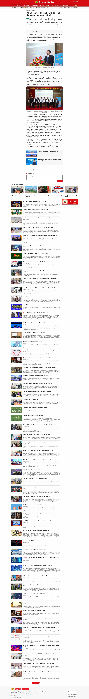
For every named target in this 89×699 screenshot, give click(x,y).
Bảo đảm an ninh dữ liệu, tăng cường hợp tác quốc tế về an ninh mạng (38, 682)
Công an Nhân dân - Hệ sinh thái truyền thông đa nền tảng (44, 2)
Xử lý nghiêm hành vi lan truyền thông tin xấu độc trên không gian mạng (71, 195)
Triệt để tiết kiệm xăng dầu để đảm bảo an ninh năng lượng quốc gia (52, 7)
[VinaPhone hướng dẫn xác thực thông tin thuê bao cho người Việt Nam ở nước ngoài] (16, 674)
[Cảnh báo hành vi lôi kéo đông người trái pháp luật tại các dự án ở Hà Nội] (16, 453)
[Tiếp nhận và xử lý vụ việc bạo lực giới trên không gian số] (16, 410)
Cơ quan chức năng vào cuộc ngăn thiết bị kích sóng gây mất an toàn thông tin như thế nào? (41, 654)
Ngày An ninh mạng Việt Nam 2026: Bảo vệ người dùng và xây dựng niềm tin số (40, 235)
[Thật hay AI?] (16, 307)
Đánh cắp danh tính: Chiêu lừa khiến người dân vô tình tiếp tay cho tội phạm (39, 367)
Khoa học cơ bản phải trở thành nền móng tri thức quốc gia (29, 7)
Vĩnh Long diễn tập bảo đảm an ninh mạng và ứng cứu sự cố (36, 245)
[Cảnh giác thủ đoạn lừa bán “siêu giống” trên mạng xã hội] (16, 212)
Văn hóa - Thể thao (58, 5)
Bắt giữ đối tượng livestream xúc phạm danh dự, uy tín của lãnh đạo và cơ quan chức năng (41, 585)
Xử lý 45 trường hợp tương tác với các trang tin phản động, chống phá (38, 575)
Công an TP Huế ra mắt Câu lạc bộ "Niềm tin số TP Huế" (35, 201)
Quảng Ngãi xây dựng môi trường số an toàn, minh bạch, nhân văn (37, 459)
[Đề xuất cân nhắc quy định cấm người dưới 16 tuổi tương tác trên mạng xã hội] (16, 360)
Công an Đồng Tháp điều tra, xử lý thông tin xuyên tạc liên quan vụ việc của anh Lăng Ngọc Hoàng (41, 619)
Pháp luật (47, 5)
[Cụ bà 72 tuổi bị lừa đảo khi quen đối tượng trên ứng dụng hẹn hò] (16, 394)
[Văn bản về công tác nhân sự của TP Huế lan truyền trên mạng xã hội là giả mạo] (16, 352)
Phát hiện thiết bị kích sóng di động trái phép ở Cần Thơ (35, 549)
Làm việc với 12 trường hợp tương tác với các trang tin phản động (37, 217)
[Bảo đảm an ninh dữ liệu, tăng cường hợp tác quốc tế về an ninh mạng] (16, 685)
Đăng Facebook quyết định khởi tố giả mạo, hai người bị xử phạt (17, 194)
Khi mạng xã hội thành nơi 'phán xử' (30, 399)
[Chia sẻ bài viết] (53, 27)
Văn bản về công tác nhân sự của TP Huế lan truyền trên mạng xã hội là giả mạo (40, 350)
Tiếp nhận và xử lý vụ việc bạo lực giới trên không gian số (35, 407)
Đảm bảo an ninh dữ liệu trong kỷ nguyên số (32, 341)
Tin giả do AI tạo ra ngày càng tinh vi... (33, 296)
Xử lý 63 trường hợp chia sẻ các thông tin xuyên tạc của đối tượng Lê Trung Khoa (40, 442)
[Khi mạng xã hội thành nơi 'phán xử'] (16, 402)
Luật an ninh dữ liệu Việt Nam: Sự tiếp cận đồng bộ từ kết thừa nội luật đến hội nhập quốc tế (41, 646)
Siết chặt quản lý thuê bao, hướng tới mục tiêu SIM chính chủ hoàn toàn (38, 663)
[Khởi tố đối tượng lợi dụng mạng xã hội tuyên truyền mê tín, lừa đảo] (16, 694)
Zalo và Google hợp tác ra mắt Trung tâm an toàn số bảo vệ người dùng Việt (39, 287)
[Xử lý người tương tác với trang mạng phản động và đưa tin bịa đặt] (16, 386)
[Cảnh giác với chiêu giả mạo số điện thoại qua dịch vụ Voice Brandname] (16, 515)
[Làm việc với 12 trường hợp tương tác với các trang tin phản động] (16, 220)
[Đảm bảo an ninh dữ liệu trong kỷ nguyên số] (16, 344)
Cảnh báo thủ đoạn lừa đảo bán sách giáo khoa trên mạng (58, 194)
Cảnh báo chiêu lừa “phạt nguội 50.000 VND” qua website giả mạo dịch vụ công (40, 636)
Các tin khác (15, 199)
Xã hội (43, 5)
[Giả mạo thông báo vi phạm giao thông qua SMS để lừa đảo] (16, 533)
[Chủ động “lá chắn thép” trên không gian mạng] (16, 472)
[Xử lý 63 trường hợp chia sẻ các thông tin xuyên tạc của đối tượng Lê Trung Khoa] (16, 444)
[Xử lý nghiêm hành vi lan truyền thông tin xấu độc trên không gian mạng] (71, 189)
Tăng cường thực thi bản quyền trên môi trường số (34, 332)
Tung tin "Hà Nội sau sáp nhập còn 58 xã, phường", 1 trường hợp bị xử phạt (39, 270)
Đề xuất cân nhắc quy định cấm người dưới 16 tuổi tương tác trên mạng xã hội (39, 357)
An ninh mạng (33, 10)
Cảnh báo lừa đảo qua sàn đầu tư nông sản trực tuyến (34, 504)
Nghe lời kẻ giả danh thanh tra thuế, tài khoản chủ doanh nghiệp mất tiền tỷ (39, 627)
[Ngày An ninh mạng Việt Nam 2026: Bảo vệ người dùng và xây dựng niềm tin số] (16, 238)
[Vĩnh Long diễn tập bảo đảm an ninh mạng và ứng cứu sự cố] (16, 248)
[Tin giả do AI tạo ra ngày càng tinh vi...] (16, 298)
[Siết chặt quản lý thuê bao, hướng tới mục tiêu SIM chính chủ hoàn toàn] (16, 666)
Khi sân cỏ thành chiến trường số (30, 487)
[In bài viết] (57, 27)
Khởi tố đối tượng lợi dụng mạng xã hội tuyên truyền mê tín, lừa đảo (37, 691)
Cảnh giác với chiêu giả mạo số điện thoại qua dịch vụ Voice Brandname (38, 513)
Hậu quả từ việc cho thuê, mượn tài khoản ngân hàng (43, 194)
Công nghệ (28, 10)
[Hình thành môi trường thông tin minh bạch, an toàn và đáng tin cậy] (16, 325)
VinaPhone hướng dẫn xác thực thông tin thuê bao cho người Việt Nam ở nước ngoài (41, 671)
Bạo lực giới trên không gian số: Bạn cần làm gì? (33, 415)
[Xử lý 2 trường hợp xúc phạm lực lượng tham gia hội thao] (16, 481)
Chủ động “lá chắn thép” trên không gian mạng (33, 469)
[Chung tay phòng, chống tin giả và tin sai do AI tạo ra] (16, 315)
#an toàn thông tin (38, 169)
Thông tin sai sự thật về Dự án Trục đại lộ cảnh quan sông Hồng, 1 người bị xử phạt (40, 278)
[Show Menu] (12, 5)
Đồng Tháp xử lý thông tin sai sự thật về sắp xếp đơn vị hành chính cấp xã (31, 195)
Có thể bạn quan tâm (17, 184)
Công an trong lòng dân (36, 5)
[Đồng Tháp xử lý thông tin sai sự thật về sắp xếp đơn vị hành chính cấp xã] (31, 189)
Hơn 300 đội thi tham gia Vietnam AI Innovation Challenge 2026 (37, 375)
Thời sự (18, 5)
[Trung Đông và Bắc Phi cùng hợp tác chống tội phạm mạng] (16, 543)
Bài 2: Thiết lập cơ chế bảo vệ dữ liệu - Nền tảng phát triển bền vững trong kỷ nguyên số (41, 558)
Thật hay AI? (27, 304)
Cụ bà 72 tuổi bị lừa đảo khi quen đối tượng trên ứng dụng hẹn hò (37, 391)
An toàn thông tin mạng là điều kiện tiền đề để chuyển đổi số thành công (49, 160)
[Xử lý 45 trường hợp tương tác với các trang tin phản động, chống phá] (16, 578)
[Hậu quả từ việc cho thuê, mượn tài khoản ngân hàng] (44, 189)
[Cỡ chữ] (55, 27)
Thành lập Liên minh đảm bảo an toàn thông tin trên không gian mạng (49, 152)
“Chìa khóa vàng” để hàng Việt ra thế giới (35, 31)
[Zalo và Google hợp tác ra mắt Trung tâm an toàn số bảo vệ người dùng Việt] (16, 290)
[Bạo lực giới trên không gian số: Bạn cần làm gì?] (16, 418)
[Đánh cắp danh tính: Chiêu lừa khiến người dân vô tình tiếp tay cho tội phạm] (16, 370)
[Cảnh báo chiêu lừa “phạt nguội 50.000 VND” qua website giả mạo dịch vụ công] (16, 638)
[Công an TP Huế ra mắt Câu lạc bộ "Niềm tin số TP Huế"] (16, 204)
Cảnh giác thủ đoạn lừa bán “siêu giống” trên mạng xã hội (35, 209)
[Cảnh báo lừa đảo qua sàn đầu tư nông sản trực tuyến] (16, 507)
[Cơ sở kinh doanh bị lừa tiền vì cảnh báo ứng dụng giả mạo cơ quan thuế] (16, 604)
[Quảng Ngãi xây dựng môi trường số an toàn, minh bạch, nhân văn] (16, 462)
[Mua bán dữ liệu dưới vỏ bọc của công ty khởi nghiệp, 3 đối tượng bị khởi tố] (16, 427)
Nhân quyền (16, 7)
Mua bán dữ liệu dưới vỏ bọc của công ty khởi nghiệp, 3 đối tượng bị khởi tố (39, 424)
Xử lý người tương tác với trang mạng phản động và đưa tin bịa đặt (37, 383)
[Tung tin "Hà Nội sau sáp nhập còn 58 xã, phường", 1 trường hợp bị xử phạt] (16, 272)
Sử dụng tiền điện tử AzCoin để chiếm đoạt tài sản (34, 593)
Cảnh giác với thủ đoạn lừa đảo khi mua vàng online (34, 610)
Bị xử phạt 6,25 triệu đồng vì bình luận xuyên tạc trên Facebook (36, 496)
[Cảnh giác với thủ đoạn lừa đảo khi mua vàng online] (16, 613)
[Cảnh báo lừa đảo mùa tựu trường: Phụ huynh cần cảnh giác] (16, 256)
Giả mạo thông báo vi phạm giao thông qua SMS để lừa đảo (36, 530)
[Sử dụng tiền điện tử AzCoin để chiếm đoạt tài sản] (16, 596)
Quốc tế (52, 5)
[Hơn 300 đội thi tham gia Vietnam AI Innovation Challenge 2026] (16, 378)
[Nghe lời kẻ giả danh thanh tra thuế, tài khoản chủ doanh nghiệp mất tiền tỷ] (16, 630)
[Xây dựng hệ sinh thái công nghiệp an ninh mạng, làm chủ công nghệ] (16, 568)
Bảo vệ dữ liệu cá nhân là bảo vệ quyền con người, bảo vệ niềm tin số (37, 520)
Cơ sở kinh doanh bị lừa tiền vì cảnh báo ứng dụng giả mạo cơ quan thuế (38, 602)
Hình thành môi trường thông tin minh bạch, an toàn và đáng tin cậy (37, 322)
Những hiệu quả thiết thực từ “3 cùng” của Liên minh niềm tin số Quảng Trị (39, 227)
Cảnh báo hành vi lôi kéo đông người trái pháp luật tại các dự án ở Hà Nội (38, 450)
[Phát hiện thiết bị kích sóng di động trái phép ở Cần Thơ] (16, 552)
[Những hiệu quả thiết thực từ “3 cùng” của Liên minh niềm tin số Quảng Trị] (16, 230)
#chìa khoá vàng (30, 169)
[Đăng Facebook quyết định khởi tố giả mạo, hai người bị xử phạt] (17, 189)
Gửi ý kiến (60, 181)
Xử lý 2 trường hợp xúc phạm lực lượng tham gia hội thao (35, 478)
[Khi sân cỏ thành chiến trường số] (16, 489)
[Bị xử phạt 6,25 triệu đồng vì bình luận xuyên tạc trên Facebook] (16, 499)
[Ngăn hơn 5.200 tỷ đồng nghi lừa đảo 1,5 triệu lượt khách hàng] (16, 437)
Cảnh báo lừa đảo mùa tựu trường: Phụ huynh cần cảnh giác (36, 253)
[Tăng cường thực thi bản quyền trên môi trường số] (16, 335)
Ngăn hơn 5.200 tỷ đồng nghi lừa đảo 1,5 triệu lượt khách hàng (36, 434)
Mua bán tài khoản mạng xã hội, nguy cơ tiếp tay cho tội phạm (36, 261)
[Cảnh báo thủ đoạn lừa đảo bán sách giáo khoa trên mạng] (58, 189)
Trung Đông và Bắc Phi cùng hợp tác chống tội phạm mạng (35, 540)
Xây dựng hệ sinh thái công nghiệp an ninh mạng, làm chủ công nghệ (37, 565)
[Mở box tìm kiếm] (73, 5)
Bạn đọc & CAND (66, 5)
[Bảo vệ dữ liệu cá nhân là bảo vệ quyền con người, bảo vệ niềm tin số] (16, 523)
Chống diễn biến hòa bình (25, 5)
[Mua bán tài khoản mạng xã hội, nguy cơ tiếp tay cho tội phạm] (16, 264)
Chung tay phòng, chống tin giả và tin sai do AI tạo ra (36, 312)
